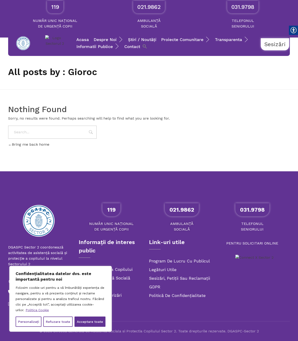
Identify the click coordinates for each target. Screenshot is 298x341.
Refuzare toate (58, 322)
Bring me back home (30, 144)
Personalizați (28, 322)
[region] (60, 299)
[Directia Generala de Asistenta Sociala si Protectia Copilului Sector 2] (39, 221)
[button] (144, 46)
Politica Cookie (37, 310)
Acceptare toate (90, 322)
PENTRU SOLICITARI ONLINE (252, 243)
